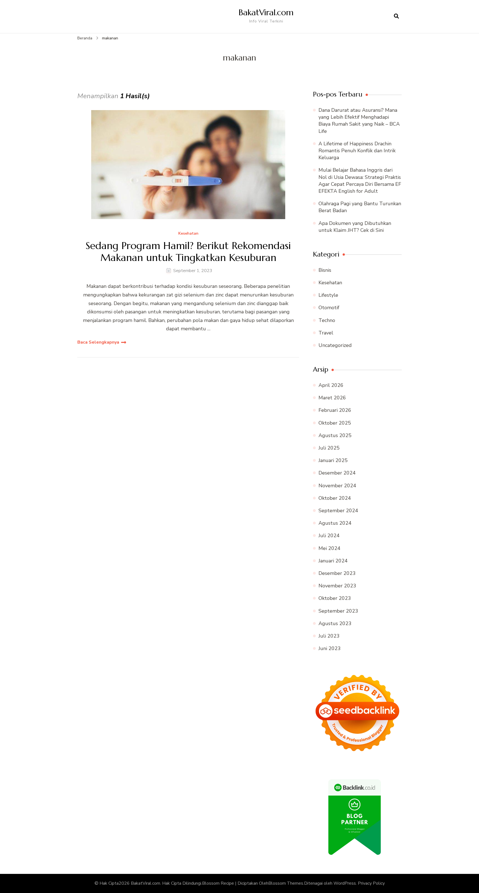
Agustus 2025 (335, 435)
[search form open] (396, 16)
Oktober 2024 (335, 498)
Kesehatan (188, 234)
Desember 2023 (337, 573)
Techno (327, 320)
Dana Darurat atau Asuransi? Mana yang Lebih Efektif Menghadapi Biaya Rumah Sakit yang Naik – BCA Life (359, 121)
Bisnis (325, 270)
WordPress (344, 883)
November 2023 (337, 585)
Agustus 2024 (335, 523)
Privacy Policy (371, 883)
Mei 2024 (329, 548)
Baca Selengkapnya (98, 342)
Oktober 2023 (335, 598)
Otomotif (329, 307)
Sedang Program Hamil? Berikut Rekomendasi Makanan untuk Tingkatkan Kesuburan (188, 251)
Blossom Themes (285, 883)
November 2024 (337, 485)
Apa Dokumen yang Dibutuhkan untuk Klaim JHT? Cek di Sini (355, 227)
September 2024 (338, 510)
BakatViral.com (266, 12)
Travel (326, 332)
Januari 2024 (333, 560)
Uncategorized (335, 345)
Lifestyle (328, 295)
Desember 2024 (337, 473)
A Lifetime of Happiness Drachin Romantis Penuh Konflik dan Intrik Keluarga (357, 150)
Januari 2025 (333, 460)
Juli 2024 (329, 535)
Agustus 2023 (335, 623)
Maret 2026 (332, 397)
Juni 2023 (330, 648)
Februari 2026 (335, 410)
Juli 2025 (329, 448)
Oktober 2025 (335, 423)
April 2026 (331, 385)
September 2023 (338, 611)
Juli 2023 (329, 636)
